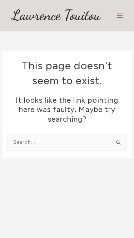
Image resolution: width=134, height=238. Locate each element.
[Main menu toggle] (120, 16)
